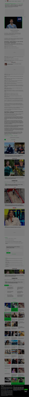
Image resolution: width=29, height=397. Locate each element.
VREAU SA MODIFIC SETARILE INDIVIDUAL (25, 391)
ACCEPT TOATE (26, 389)
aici (7, 393)
